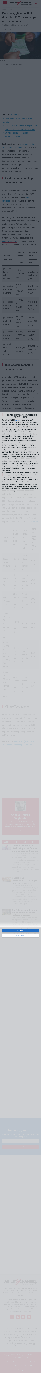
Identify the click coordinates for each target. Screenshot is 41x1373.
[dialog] (20, 892)
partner (17, 420)
